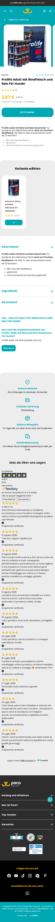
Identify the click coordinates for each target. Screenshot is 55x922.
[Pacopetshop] (9, 876)
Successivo (23, 499)
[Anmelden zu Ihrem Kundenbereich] (50, 11)
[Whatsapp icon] (50, 799)
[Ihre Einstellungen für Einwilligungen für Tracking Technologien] (50, 917)
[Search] (11, 11)
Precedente (9, 499)
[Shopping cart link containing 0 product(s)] (44, 11)
